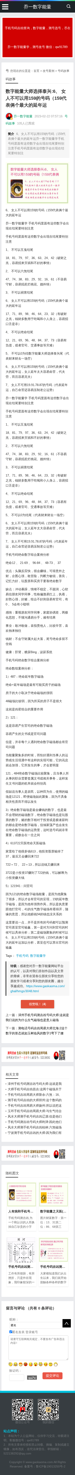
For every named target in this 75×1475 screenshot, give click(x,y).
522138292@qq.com (17, 1453)
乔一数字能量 (37, 6)
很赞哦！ (35, 1004)
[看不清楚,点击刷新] (32, 1377)
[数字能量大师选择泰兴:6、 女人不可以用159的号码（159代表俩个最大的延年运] (37, 183)
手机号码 (22, 955)
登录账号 (31, 1332)
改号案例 (48, 71)
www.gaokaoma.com (39, 1462)
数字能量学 (38, 955)
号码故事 (63, 71)
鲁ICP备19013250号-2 (50, 1466)
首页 (36, 71)
